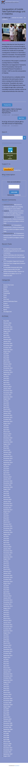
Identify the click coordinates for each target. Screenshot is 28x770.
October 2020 (7, 440)
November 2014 (8, 577)
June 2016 (6, 538)
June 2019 (6, 468)
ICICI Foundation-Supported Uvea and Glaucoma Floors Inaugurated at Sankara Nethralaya (14, 263)
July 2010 (6, 684)
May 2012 (6, 639)
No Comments (15, 115)
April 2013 (6, 616)
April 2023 (6, 382)
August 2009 (7, 706)
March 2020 (7, 450)
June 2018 (6, 493)
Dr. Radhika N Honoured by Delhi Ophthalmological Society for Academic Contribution (14, 251)
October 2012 (7, 628)
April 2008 (6, 739)
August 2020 (7, 444)
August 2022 (7, 399)
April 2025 (6, 335)
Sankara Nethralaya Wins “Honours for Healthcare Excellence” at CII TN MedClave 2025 (14, 273)
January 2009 (7, 721)
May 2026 (6, 321)
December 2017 (8, 503)
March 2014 (7, 594)
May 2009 (6, 713)
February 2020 (7, 452)
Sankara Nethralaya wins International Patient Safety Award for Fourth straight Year (14, 257)
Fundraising (7, 293)
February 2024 (7, 364)
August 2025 (7, 331)
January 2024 (7, 366)
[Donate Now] (10, 159)
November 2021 (8, 417)
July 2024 (6, 353)
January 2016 (7, 548)
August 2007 (7, 756)
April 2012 (6, 641)
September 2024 (8, 349)
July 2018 (6, 491)
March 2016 (7, 544)
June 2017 (6, 516)
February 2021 (7, 434)
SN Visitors (7, 307)
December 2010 (8, 674)
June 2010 (6, 686)
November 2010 (8, 676)
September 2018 (8, 487)
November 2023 (8, 368)
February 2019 (7, 477)
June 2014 (6, 587)
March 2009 (7, 717)
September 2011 (8, 655)
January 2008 (7, 745)
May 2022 (6, 405)
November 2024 (8, 345)
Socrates (17, 765)
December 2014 (8, 575)
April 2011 (6, 665)
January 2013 (7, 622)
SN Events (6, 305)
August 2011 (7, 657)
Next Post (21, 118)
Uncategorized (8, 311)
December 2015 (8, 550)
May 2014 (6, 589)
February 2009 (7, 719)
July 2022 (6, 401)
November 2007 (8, 750)
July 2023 (6, 376)
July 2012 (6, 635)
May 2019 (6, 470)
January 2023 (7, 388)
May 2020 (6, 448)
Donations (6, 291)
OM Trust (6, 299)
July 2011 (6, 659)
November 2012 (8, 626)
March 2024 (7, 362)
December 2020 (8, 438)
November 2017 (8, 505)
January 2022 (7, 413)
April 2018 (6, 495)
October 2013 (7, 604)
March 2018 (7, 497)
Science (6, 303)
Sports (5, 309)
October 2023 (7, 370)
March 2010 (7, 692)
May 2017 (6, 518)
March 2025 (7, 337)
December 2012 (8, 624)
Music (5, 295)
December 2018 (8, 481)
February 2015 (7, 571)
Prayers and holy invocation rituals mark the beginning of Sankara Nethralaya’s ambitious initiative (14, 213)
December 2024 (8, 343)
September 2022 (8, 397)
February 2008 (7, 743)
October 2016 (7, 530)
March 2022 (7, 409)
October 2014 (7, 579)
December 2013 (8, 600)
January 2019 (7, 479)
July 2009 (6, 708)
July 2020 (6, 446)
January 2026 (7, 325)
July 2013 (6, 610)
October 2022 (7, 394)
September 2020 (8, 442)
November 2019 (8, 458)
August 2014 (7, 583)
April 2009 (6, 715)
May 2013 (6, 614)
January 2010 (7, 696)
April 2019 (6, 472)
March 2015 (7, 569)
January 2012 (7, 647)
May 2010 (6, 688)
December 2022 (8, 390)
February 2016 (7, 546)
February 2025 (7, 339)
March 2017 (7, 522)
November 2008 (8, 725)
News (5, 297)
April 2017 (6, 520)
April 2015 (6, 567)
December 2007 (8, 747)
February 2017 (7, 524)
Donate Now (17, 170)
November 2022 (8, 392)
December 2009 (8, 698)
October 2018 (7, 485)
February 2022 (7, 411)
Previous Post (7, 105)
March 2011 (7, 667)
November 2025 (8, 327)
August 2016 (7, 534)
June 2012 (6, 637)
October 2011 (7, 653)
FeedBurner (17, 195)
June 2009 (6, 711)
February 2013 (7, 620)
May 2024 (6, 358)
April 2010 (6, 690)
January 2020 (7, 454)
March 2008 (7, 741)
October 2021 (7, 419)
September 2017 (8, 509)
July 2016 (6, 536)
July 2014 (6, 585)
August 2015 (7, 559)
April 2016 (6, 542)
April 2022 (6, 407)
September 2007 (8, 754)
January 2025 (7, 341)
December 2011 (8, 649)
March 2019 (7, 474)
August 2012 (7, 633)
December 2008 (8, 723)
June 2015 (6, 563)
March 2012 (7, 643)
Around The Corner (17, 17)
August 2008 (7, 731)
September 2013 (8, 606)
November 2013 (8, 602)
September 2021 (8, 421)
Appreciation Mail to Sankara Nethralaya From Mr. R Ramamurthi (12, 111)
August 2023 (7, 374)
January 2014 (7, 598)
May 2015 (6, 565)
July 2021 (6, 425)
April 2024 (6, 360)
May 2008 (6, 737)
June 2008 (6, 735)
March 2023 (7, 384)
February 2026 (7, 323)
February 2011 (7, 670)
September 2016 (8, 532)
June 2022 (6, 403)
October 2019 (7, 460)
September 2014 (8, 581)
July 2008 (6, 733)
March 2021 (7, 431)
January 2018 (7, 501)
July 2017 (6, 514)
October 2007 (7, 752)
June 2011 (6, 661)
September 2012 (8, 630)
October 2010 (7, 678)
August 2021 (7, 423)
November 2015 (8, 552)
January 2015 (7, 573)
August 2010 (7, 682)
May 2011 (6, 663)
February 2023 (7, 386)
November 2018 (8, 483)
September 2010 (8, 680)
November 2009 (8, 700)
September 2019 (8, 462)
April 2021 (6, 429)
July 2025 (6, 333)
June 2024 (6, 355)
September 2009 (8, 704)
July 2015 (6, 561)
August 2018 (7, 489)
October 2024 (7, 347)
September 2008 (8, 729)
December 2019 (8, 456)
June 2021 (6, 427)
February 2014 (7, 596)
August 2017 (7, 511)
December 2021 (8, 415)
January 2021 (7, 436)
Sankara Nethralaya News (10, 301)
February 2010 (7, 694)
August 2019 (7, 464)
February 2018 (7, 499)
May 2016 (6, 540)
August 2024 (7, 351)
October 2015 (7, 555)
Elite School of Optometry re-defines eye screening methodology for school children (13, 206)
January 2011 (7, 672)
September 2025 (8, 329)
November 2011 (8, 651)
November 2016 (8, 528)
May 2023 (6, 380)
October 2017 (7, 507)
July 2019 (6, 466)
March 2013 (7, 618)
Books (5, 289)
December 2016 (8, 526)
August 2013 (7, 608)
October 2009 (7, 702)
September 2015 (8, 557)
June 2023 (6, 378)
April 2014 (6, 592)
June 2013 (6, 612)
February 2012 (7, 645)
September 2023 (8, 372)
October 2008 (7, 727)
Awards (6, 287)
